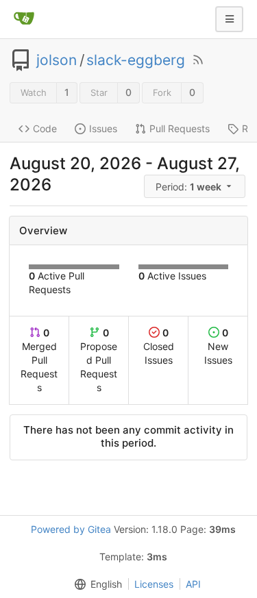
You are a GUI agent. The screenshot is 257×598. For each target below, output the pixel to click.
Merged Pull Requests (39, 360)
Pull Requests (179, 128)
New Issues (218, 346)
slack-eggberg (135, 60)
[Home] (24, 19)
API (193, 584)
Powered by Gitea (71, 529)
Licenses (153, 584)
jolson (56, 60)
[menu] (195, 187)
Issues (103, 128)
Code (45, 128)
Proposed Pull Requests (98, 360)
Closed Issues (158, 346)
